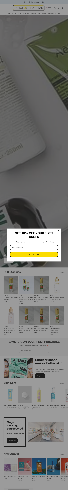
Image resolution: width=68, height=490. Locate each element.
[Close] (58, 231)
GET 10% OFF (34, 254)
